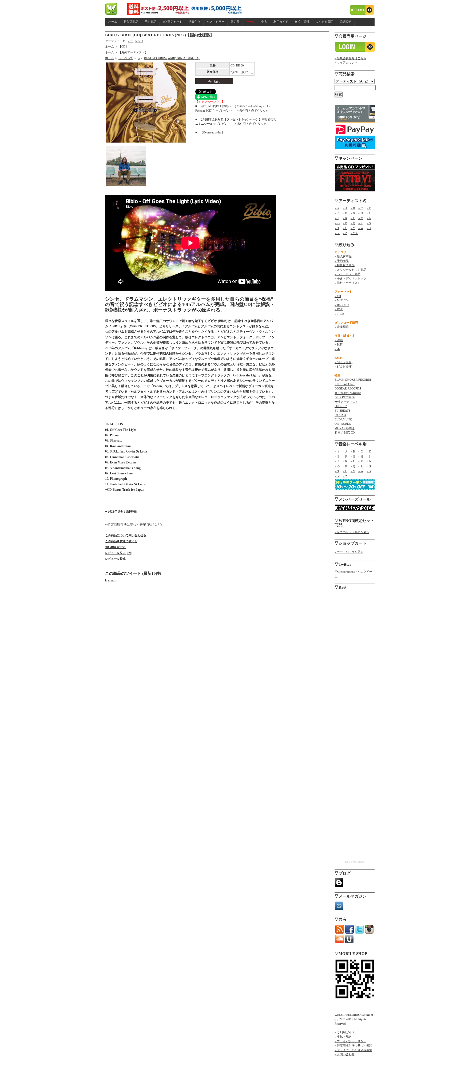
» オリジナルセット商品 (350, 269)
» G (353, 213)
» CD (338, 296)
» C (360, 208)
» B (130, 40)
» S (369, 223)
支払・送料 (302, 21)
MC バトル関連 (345, 428)
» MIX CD (341, 300)
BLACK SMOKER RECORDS (353, 379)
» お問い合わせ (345, 1054)
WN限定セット (172, 21)
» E (337, 213)
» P (345, 223)
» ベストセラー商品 (347, 274)
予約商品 (150, 21)
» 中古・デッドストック (350, 278)
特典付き (194, 21)
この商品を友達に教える (121, 541)
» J (337, 218)
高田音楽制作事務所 (348, 393)
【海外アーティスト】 (133, 52)
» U (345, 228)
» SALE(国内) (343, 362)
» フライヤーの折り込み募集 (353, 1050)
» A (345, 208)
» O (337, 223)
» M (360, 218)
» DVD (339, 309)
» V (353, 228)
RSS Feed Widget (354, 861)
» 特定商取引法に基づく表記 (353, 1045)
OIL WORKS (343, 423)
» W (360, 228)
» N (369, 218)
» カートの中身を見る (349, 551)
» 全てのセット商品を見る (352, 532)
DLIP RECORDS (345, 397)
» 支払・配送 (343, 1036)
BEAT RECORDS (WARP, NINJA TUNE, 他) (172, 58)
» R (360, 223)
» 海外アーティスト (347, 282)
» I (368, 213)
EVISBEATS (342, 410)
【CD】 (123, 46)
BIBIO (139, 40)
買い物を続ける (115, 547)
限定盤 (235, 21)
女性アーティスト (346, 401)
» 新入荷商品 (343, 256)
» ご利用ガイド (345, 1032)
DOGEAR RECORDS (348, 388)
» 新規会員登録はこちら (350, 58)
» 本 (337, 349)
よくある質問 (324, 21)
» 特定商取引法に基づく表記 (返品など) (133, 524)
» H (360, 213)
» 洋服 (339, 340)
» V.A (354, 233)
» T (337, 228)
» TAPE (339, 313)
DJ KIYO (340, 414)
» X (369, 228)
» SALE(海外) (343, 366)
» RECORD (342, 304)
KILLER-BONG (345, 384)
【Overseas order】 (212, 132)
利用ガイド (280, 21)
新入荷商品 (131, 21)
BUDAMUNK (343, 419)
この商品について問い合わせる (125, 535)
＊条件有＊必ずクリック (252, 110)
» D (369, 208)
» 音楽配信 (342, 326)
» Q (353, 223)
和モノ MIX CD (345, 432)
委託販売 (345, 21)
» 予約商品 (342, 260)
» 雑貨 (339, 344)
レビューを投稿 (115, 558)
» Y (337, 233)
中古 (264, 21)
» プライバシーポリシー (350, 1041)
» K (345, 218)
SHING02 (341, 406)
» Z (345, 233)
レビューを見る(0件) (118, 552)
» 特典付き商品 (345, 265)
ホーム (112, 21)
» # (337, 208)
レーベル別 (125, 58)
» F (345, 213)
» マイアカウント (346, 62)
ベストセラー (215, 21)
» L (353, 218)
